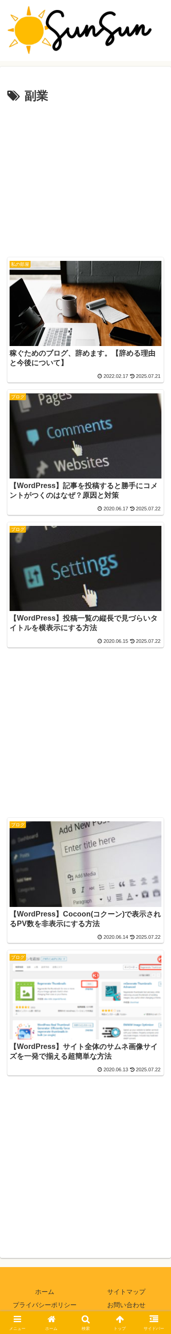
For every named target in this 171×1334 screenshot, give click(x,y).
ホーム (44, 1291)
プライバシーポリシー (45, 1305)
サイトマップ (126, 1291)
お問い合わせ (126, 1305)
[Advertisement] (85, 179)
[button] (153, 1165)
